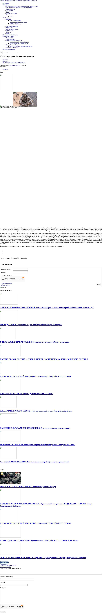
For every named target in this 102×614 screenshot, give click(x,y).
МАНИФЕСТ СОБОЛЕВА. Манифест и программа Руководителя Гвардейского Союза (37, 445)
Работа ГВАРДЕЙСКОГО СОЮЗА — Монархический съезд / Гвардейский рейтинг (36, 411)
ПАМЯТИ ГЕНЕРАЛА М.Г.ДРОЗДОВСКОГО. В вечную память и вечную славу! (35, 428)
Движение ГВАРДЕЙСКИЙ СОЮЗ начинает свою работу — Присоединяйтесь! (34, 462)
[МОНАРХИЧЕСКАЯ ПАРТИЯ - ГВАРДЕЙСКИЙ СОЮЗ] (18, 0)
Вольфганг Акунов (14, 65)
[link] (17, 52)
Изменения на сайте (5, 567)
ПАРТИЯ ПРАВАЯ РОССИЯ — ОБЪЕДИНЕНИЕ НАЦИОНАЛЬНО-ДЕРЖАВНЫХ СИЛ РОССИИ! (44, 359)
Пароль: (3, 272)
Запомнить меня (7, 275)
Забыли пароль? (5, 285)
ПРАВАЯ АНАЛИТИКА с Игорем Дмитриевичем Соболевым (26, 394)
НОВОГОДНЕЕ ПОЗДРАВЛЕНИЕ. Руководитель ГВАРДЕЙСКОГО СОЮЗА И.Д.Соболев (39, 540)
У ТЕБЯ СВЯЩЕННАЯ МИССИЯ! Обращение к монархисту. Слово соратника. (34, 342)
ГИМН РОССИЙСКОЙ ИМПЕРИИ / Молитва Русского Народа (28, 487)
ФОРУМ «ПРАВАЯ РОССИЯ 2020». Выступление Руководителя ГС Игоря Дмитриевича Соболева (43, 558)
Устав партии (3, 564)
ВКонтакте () (15, 258)
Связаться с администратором (8, 565)
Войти (98, 284)
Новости (5, 61)
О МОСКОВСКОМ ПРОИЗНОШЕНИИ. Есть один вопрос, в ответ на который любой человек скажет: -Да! (47, 307)
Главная (5, 59)
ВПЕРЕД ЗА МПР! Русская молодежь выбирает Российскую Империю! (31, 325)
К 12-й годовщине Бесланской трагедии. (14, 62)
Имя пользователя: (6, 269)
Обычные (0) (24, 258)
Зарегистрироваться (6, 283)
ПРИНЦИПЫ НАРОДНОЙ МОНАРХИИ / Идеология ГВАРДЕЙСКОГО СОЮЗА (35, 376)
